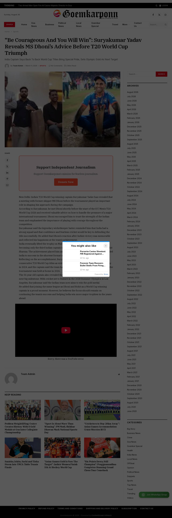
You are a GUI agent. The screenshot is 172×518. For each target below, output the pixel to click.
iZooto (106, 274)
